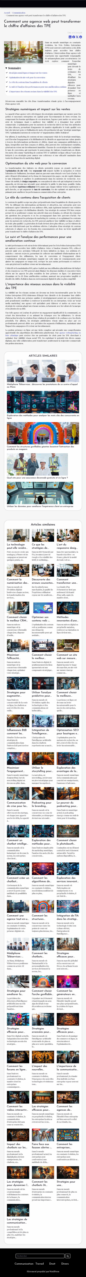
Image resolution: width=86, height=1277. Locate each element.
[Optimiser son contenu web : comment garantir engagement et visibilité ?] (43, 608)
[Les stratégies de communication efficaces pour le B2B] (18, 1210)
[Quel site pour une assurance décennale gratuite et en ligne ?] (37, 464)
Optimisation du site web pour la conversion (27, 77)
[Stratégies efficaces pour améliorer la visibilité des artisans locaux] (68, 944)
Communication (18, 13)
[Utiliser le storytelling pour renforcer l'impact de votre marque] (43, 758)
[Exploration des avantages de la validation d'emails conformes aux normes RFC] (68, 758)
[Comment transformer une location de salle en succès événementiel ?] (68, 570)
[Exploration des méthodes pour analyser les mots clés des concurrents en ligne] (43, 402)
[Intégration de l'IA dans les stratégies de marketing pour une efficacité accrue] (68, 906)
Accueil (7, 13)
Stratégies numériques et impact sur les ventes (28, 73)
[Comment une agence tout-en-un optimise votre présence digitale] (18, 906)
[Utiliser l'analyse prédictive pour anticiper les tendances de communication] (43, 683)
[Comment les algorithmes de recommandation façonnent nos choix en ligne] (43, 868)
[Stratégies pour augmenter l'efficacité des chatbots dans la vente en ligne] (18, 683)
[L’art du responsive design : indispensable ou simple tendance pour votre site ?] (68, 535)
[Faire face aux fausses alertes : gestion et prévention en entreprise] (43, 1134)
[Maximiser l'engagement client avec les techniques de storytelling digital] (18, 758)
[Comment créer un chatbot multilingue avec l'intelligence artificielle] (18, 868)
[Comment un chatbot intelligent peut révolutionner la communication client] (18, 831)
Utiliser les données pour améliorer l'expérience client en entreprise (40, 506)
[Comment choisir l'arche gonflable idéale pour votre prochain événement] (43, 981)
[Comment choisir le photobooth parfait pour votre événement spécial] (68, 831)
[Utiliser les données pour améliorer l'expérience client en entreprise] (40, 493)
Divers (65, 1264)
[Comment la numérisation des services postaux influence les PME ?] (18, 570)
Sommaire (14, 68)
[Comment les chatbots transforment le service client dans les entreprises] (43, 944)
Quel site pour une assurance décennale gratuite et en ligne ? (37, 478)
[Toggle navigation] (5, 4)
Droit (52, 1264)
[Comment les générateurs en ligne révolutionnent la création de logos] (68, 981)
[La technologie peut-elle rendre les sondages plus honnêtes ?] (18, 535)
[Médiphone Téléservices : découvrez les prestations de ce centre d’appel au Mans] (43, 371)
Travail (39, 1264)
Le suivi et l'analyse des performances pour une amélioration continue (37, 87)
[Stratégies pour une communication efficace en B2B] (68, 1172)
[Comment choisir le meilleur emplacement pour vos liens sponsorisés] (43, 645)
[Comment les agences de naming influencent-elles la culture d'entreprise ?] (68, 1097)
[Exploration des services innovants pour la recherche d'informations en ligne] (68, 868)
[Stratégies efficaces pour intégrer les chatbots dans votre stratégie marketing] (18, 1019)
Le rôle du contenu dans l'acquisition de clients (28, 82)
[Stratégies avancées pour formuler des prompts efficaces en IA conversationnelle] (43, 1019)
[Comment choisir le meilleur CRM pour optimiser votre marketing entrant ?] (18, 608)
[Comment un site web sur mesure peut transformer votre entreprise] (68, 645)
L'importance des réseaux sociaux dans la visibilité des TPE (33, 91)
